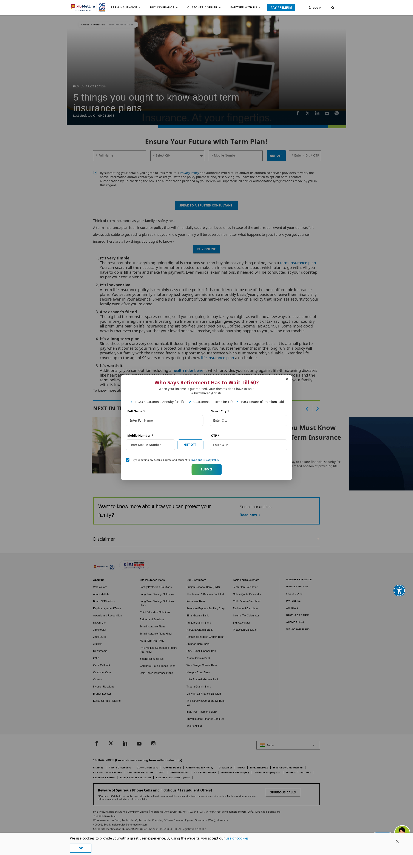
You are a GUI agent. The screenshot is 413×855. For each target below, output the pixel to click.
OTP (215, 435)
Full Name (136, 411)
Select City (220, 411)
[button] (329, 7)
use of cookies (237, 838)
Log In (317, 7)
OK (81, 848)
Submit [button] (206, 469)
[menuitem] (127, 7)
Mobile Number (140, 435)
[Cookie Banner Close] (397, 841)
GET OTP (190, 444)
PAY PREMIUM (281, 7)
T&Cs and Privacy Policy (205, 460)
